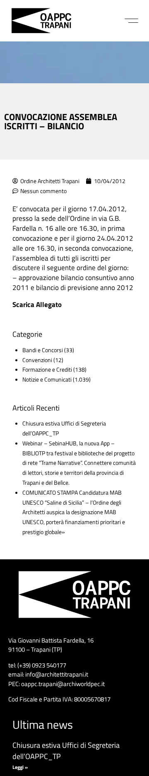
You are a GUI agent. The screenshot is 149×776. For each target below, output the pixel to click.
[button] (131, 21)
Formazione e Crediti (47, 369)
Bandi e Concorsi (42, 350)
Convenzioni (37, 359)
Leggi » (20, 767)
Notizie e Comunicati (47, 379)
